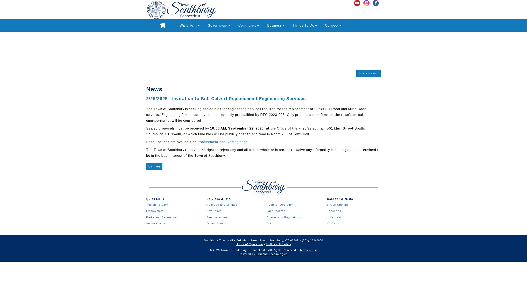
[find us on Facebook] (376, 3)
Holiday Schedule (278, 244)
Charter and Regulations (284, 217)
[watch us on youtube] (357, 3)
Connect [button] (332, 25)
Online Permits (216, 223)
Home (363, 73)
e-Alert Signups (338, 204)
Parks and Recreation (161, 217)
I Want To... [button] (187, 25)
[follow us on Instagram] (367, 3)
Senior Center (155, 223)
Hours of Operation (280, 204)
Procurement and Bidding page (222, 142)
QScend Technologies (272, 254)
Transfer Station (157, 204)
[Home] (162, 25)
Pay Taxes (214, 210)
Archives (154, 166)
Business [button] (274, 25)
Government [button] (218, 25)
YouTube (333, 223)
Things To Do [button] (303, 25)
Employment (154, 210)
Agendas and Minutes (221, 204)
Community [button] (247, 25)
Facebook (334, 210)
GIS (269, 223)
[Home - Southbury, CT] (181, 9)
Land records (276, 210)
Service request (217, 217)
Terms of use (309, 250)
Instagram (334, 217)
